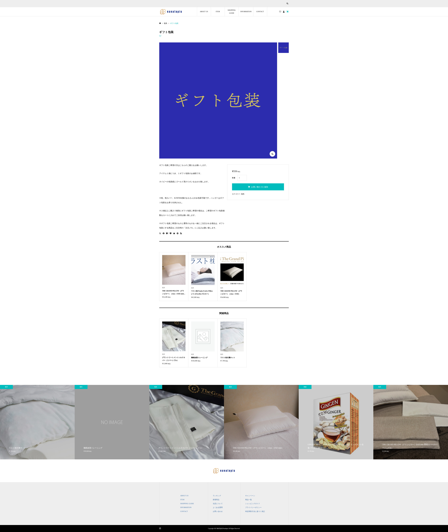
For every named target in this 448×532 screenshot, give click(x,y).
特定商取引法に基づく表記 (255, 511)
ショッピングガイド (252, 503)
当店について (218, 503)
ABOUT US (204, 11)
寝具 (242, 194)
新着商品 (216, 500)
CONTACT (260, 11)
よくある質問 (218, 507)
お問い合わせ (218, 511)
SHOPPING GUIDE (232, 11)
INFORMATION (246, 11)
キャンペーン (250, 496)
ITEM (218, 11)
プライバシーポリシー (253, 507)
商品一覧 (248, 500)
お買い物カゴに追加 (259, 187)
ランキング (217, 496)
